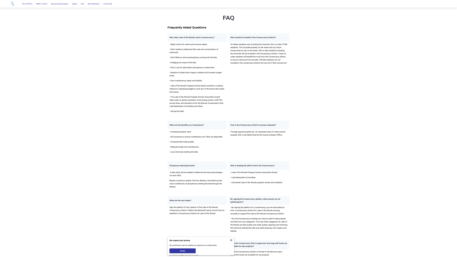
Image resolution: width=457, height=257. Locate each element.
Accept (182, 251)
